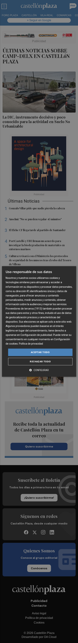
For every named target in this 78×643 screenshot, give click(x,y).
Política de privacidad (31, 343)
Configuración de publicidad (36, 334)
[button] (39, 370)
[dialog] (39, 321)
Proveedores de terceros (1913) (24, 308)
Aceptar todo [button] (40, 352)
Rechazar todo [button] (40, 361)
